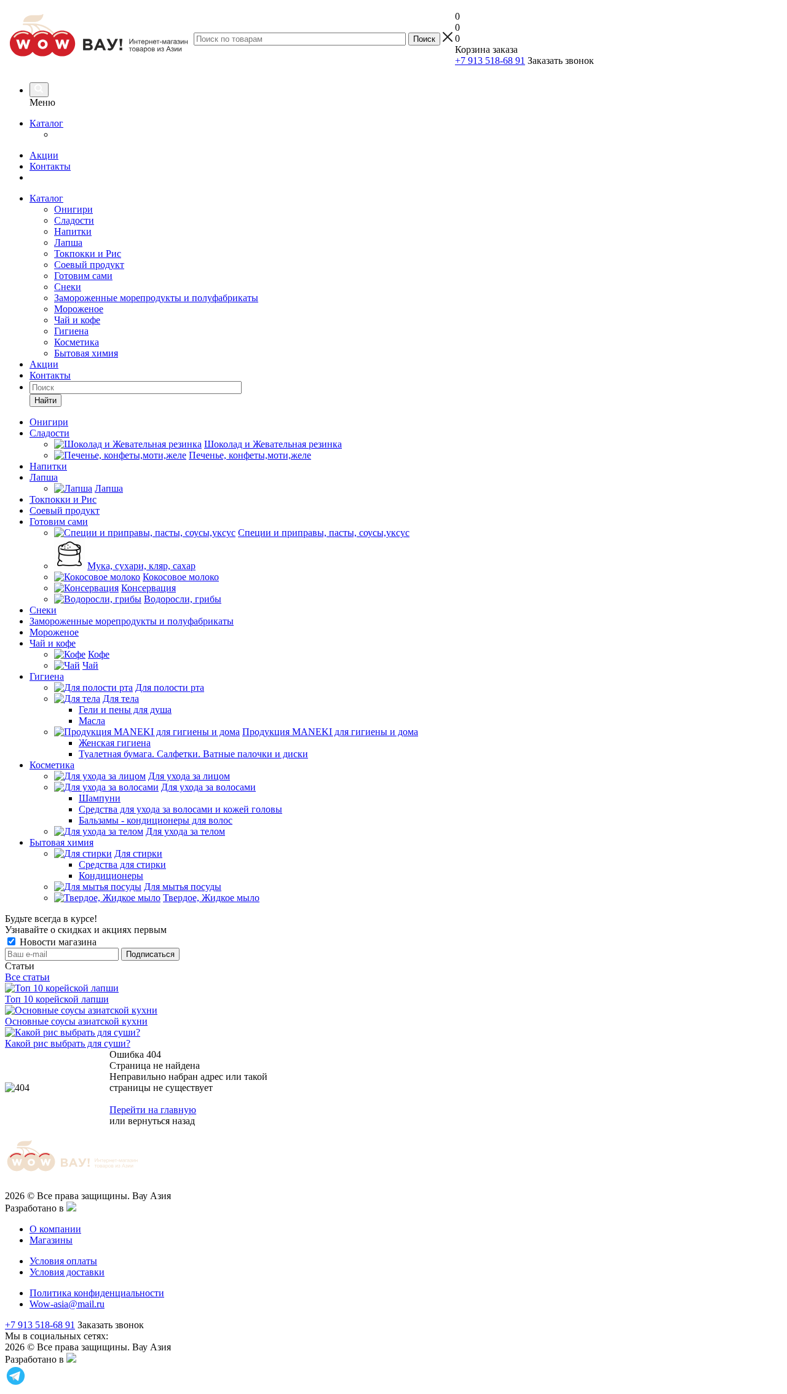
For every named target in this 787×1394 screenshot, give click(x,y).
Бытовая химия (86, 353)
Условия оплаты (63, 1261)
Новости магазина (57, 942)
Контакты (50, 166)
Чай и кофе (77, 320)
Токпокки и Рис (87, 253)
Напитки (73, 231)
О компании (55, 1229)
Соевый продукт (89, 264)
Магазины (51, 1240)
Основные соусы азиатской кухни (76, 1021)
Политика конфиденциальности (97, 1293)
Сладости (74, 220)
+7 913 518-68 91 (490, 60)
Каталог (46, 123)
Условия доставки (67, 1272)
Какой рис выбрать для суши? (67, 1043)
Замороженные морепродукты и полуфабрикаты (156, 298)
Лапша (68, 242)
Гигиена (71, 331)
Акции (44, 155)
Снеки (67, 287)
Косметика (76, 342)
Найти (45, 400)
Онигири (73, 209)
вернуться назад (161, 1121)
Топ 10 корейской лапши (57, 999)
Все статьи (27, 977)
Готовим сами (83, 275)
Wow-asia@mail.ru (67, 1304)
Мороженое (78, 309)
